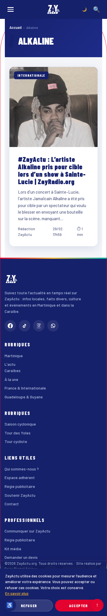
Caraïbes (13, 370)
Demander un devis (21, 557)
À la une (11, 379)
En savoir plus (17, 593)
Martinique (14, 355)
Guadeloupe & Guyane (24, 396)
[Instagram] (39, 325)
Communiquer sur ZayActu (27, 530)
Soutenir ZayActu (20, 495)
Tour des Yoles (18, 432)
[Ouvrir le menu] (11, 9)
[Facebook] (10, 325)
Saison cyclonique (20, 424)
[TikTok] (24, 325)
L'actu (10, 364)
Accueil (15, 27)
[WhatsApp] (53, 325)
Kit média (13, 548)
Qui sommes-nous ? (22, 468)
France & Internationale (25, 388)
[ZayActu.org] (53, 9)
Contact (12, 503)
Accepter (78, 605)
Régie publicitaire (20, 486)
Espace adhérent (20, 477)
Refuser (29, 605)
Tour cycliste (16, 441)
